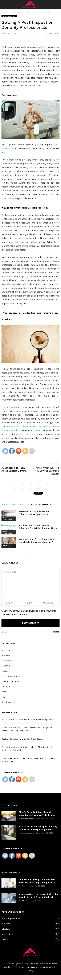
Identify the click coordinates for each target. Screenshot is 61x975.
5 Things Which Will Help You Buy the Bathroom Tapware (46, 471)
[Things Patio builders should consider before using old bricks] (8, 816)
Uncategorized (8, 702)
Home (4, 12)
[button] (56, 4)
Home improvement (9, 16)
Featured (5, 666)
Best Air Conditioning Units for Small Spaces (22, 739)
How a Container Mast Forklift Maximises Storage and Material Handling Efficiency (26, 729)
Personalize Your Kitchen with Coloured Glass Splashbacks (35, 513)
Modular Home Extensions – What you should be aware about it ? (37, 540)
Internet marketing (10, 681)
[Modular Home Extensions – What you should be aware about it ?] (8, 542)
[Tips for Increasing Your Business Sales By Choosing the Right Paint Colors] (8, 883)
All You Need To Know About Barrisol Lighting (14, 469)
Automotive (7, 650)
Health (4, 671)
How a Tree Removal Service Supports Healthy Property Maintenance (28, 760)
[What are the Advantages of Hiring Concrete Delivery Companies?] (8, 832)
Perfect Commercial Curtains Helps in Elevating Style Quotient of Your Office (26, 748)
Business (5, 655)
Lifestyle (5, 686)
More (3, 692)
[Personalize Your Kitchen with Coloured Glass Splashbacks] (8, 515)
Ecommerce (7, 660)
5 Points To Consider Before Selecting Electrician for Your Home (38, 527)
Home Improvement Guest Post (38, 967)
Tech (3, 697)
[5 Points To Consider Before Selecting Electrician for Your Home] (8, 529)
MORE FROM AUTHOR (39, 504)
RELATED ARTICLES (12, 504)
